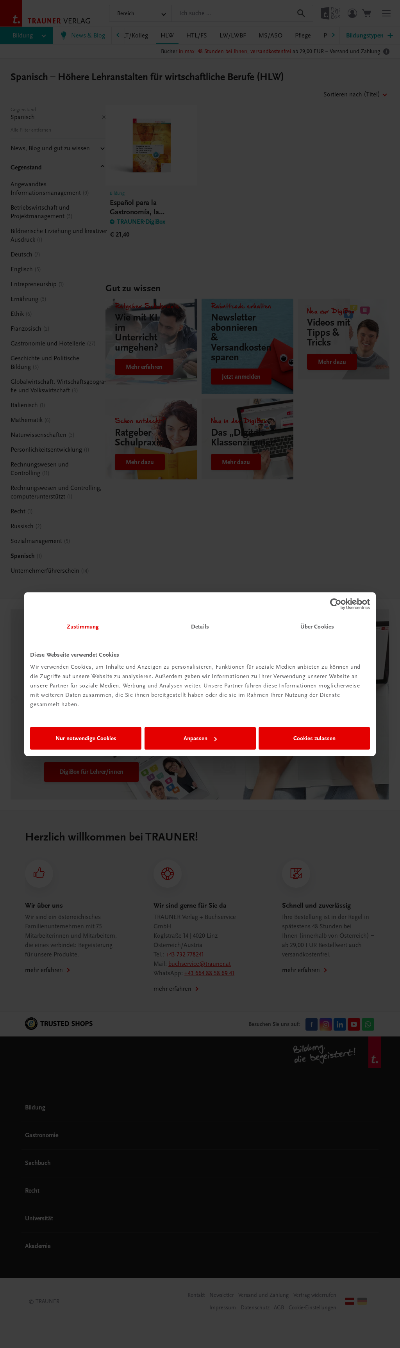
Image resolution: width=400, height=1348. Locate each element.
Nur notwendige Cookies (85, 738)
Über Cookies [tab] (317, 626)
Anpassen (195, 738)
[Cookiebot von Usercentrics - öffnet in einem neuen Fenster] (336, 604)
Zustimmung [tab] (83, 626)
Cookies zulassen (314, 738)
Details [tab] (200, 626)
